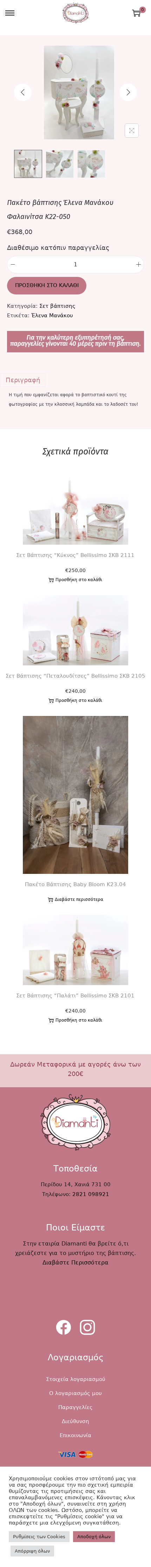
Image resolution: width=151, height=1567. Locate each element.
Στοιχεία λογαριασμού (75, 1379)
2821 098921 (90, 1194)
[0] (136, 13)
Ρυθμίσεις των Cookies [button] (39, 1536)
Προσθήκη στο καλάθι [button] (78, 579)
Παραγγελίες (75, 1407)
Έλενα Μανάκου (52, 315)
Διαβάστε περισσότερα (79, 899)
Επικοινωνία (75, 1435)
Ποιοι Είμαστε (75, 1228)
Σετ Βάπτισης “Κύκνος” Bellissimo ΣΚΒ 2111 (75, 555)
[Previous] (23, 92)
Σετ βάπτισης (57, 306)
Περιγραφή (23, 380)
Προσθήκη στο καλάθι (47, 285)
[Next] (128, 92)
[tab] (75, 380)
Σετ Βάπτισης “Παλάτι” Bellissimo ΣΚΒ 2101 (75, 995)
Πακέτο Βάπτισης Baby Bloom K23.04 (75, 884)
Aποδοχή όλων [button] (94, 1536)
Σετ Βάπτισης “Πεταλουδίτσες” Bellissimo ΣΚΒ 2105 (75, 676)
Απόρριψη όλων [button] (32, 1551)
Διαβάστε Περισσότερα (75, 1262)
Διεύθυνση (75, 1421)
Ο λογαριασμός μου (75, 1393)
